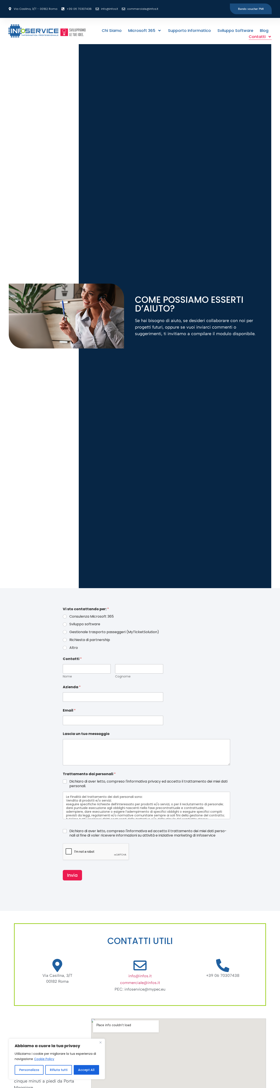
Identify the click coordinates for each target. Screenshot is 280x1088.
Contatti (257, 36)
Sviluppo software (84, 624)
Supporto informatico (189, 30)
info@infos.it (140, 976)
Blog (264, 30)
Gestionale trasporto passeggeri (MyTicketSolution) (114, 632)
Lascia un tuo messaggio (86, 734)
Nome (67, 676)
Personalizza (29, 1070)
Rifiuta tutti (58, 1070)
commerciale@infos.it (140, 982)
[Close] (100, 1042)
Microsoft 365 (141, 30)
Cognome (123, 676)
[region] (57, 1059)
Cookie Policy (44, 1059)
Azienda (72, 687)
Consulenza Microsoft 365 (91, 616)
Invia (72, 875)
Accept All (86, 1070)
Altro (73, 648)
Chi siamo (112, 30)
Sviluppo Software (235, 30)
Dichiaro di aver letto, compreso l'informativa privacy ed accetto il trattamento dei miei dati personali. (148, 783)
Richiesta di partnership (89, 640)
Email (69, 710)
